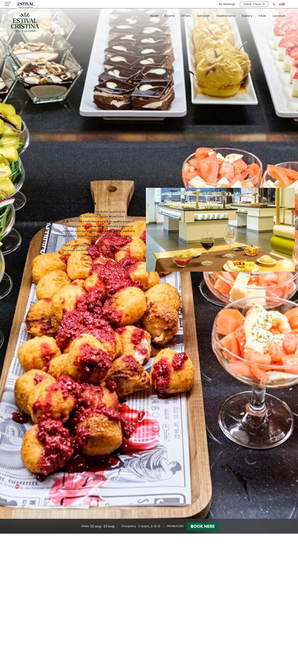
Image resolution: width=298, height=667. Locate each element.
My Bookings (227, 4)
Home (183, 146)
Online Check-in (254, 4)
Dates (85, 526)
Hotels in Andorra (202, 146)
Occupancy (128, 526)
